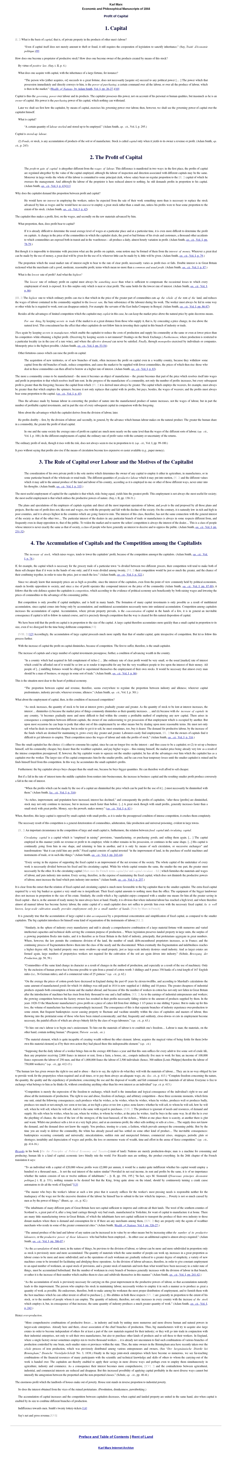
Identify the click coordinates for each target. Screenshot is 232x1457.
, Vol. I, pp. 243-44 (107, 855)
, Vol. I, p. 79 (191, 255)
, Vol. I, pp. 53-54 (91, 345)
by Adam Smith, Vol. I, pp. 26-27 (82, 89)
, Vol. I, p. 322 (129, 574)
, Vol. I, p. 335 (68, 486)
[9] (37, 51)
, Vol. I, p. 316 (180, 737)
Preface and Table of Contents (104, 1437)
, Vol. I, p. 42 (75, 209)
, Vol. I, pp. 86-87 (194, 306)
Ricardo (19, 1151)
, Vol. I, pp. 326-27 (136, 1225)
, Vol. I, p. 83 (143, 369)
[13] (75, 1184)
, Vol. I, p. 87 (194, 267)
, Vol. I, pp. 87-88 (198, 586)
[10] (117, 89)
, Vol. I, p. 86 (124, 673)
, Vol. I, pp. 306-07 (47, 1241)
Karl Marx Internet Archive (116, 1447)
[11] (68, 186)
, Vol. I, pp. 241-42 (184, 1274)
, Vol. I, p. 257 (130, 879)
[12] (31, 634)
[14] (84, 1408)
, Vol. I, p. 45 (69, 393)
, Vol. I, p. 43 (53, 186)
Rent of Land (142, 1437)
